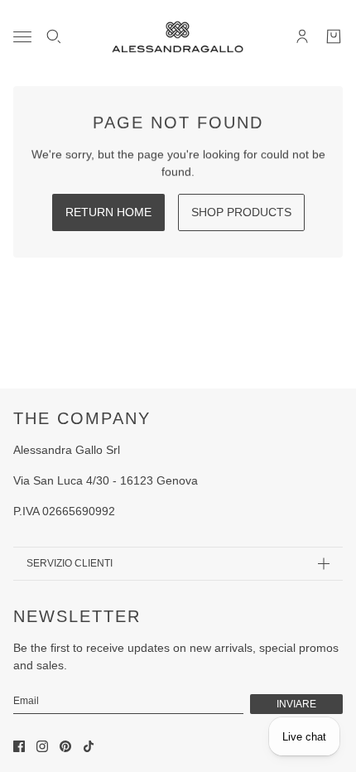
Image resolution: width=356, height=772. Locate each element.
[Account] (302, 36)
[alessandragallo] (178, 36)
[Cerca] (54, 36)
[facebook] (19, 746)
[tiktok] (88, 746)
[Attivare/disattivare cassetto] (22, 36)
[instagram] (42, 746)
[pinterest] (65, 746)
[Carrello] (334, 36)
